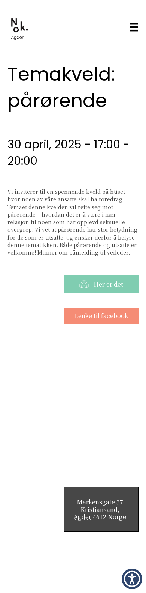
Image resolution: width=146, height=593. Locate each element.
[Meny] (133, 26)
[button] (132, 579)
